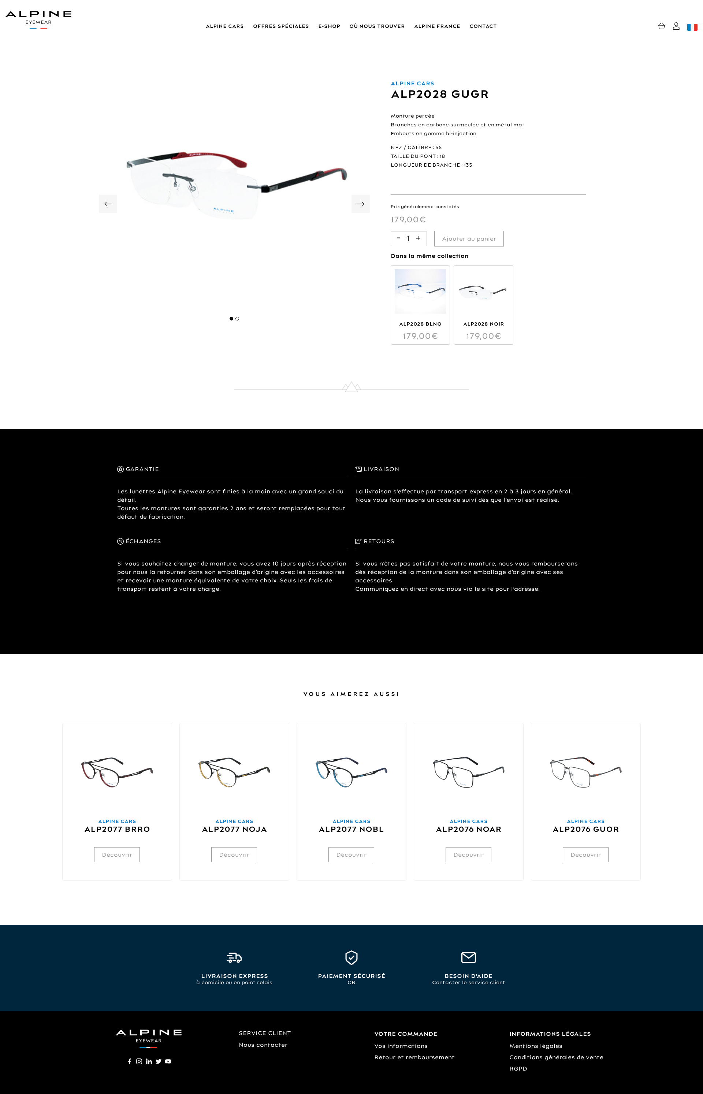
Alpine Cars (225, 26)
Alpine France (437, 26)
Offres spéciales (281, 26)
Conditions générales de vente (556, 1057)
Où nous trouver (377, 26)
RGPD (518, 1068)
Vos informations (401, 1045)
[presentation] (108, 205)
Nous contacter (263, 1044)
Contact (483, 26)
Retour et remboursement (414, 1057)
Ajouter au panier (469, 238)
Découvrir (117, 854)
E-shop (329, 26)
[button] (231, 318)
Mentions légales (535, 1045)
